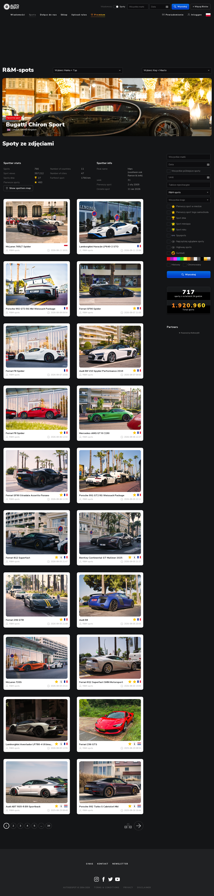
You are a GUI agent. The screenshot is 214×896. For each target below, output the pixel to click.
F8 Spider (19, 371)
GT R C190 (103, 433)
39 (48, 825)
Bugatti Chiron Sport (35, 124)
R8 (86, 620)
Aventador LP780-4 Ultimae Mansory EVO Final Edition (51, 744)
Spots (32, 14)
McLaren (10, 246)
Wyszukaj (182, 6)
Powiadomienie (175, 14)
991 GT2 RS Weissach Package (106, 495)
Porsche (10, 308)
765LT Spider (23, 246)
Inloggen (196, 14)
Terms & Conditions (106, 887)
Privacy (128, 887)
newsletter (120, 864)
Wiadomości (106, 7)
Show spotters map (20, 188)
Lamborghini (86, 246)
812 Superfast (22, 557)
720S (19, 682)
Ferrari (82, 308)
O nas (89, 864)
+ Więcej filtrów (200, 6)
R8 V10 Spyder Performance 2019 (104, 371)
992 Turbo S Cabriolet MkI (104, 806)
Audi (81, 371)
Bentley (83, 557)
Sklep (64, 14)
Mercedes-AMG (88, 433)
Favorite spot (13, 118)
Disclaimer (144, 887)
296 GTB (19, 620)
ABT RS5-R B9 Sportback (26, 806)
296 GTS (92, 744)
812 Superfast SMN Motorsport (105, 682)
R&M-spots (14, 250)
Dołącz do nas (48, 14)
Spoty (122, 7)
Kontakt (102, 864)
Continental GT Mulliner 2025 (105, 557)
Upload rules (79, 14)
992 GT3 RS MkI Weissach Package (35, 308)
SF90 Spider (94, 308)
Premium (99, 14)
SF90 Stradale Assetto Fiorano (31, 495)
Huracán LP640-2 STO (106, 246)
